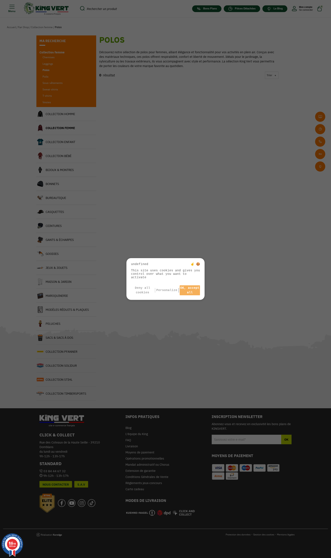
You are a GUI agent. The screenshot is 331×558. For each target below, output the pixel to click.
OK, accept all (189, 290)
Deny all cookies (142, 290)
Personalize (166, 290)
